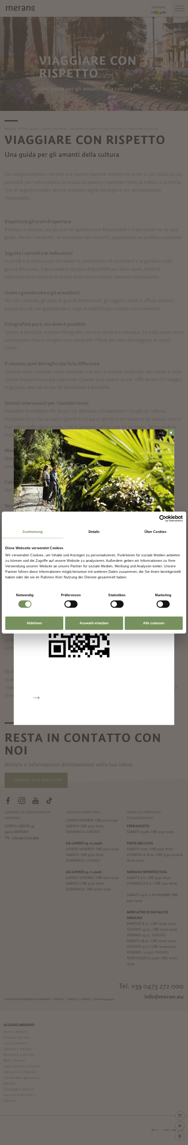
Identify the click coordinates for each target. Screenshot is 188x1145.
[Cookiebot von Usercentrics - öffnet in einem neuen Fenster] (163, 518)
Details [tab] (94, 532)
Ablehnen (34, 623)
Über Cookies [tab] (155, 532)
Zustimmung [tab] (32, 532)
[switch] (70, 604)
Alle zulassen (153, 623)
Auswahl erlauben (94, 623)
